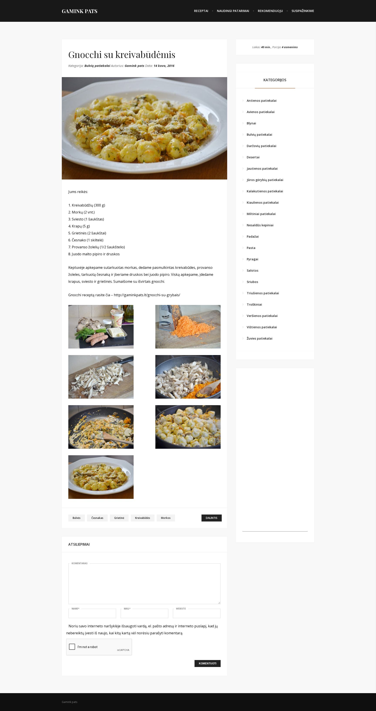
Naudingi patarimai (233, 11)
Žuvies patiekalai (259, 338)
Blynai (251, 123)
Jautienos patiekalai (262, 168)
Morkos (166, 518)
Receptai (201, 11)
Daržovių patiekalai (261, 146)
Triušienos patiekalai (263, 293)
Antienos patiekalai (262, 100)
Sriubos (252, 282)
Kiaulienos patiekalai (263, 202)
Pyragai (252, 259)
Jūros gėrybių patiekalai (265, 180)
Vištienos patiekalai (262, 327)
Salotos (252, 270)
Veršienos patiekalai (262, 316)
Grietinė (119, 518)
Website (181, 609)
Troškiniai (254, 304)
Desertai (253, 157)
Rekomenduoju (270, 11)
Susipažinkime (303, 11)
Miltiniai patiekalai (261, 214)
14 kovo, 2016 (164, 65)
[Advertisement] (275, 504)
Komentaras (79, 563)
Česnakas (97, 518)
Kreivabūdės (142, 518)
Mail (127, 609)
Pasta (251, 248)
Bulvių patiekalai (97, 65)
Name (75, 609)
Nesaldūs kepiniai (260, 225)
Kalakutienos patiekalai (265, 191)
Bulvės (77, 518)
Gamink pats (134, 65)
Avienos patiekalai (261, 112)
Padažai (253, 236)
